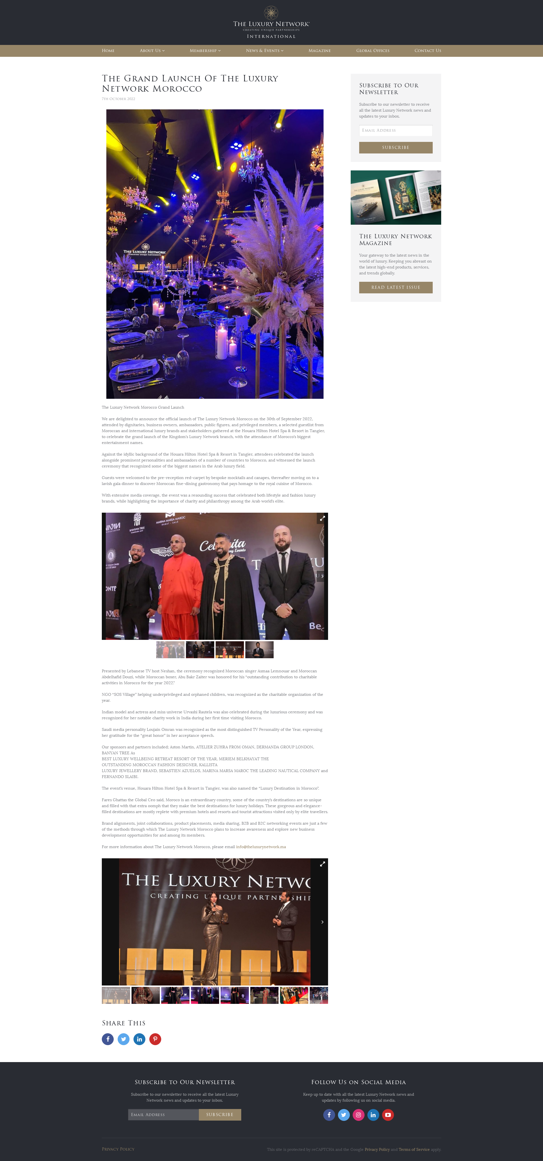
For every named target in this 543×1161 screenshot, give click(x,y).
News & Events (262, 51)
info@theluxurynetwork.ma (261, 846)
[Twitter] (124, 1039)
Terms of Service (414, 1149)
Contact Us (428, 51)
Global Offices (372, 51)
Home (108, 51)
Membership (203, 51)
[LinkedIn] (139, 1039)
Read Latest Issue (396, 288)
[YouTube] (388, 1115)
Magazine (320, 51)
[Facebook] (108, 1039)
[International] (271, 22)
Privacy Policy (118, 1149)
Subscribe (396, 148)
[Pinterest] (155, 1039)
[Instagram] (359, 1115)
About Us (150, 51)
